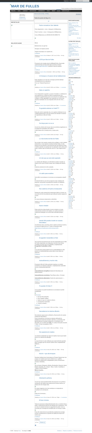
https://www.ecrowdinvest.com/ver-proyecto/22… (47, 228)
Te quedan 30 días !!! (45, 286)
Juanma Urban (43, 55)
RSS (35, 425)
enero (70, 92)
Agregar (79, 14)
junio (70, 87)
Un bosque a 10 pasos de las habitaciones (52, 76)
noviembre (71, 97)
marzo (70, 89)
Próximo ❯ (42, 422)
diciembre (71, 84)
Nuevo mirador (43, 205)
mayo (70, 104)
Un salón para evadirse (46, 173)
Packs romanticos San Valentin (48, 25)
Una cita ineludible (72, 73)
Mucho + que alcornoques (47, 353)
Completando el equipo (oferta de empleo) (73, 68)
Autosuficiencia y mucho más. (48, 260)
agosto (70, 101)
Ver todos (79, 38)
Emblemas (59, 430)
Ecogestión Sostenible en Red (48, 238)
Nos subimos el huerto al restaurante (50, 189)
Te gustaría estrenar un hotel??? (49, 108)
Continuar (37, 53)
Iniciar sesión (72, 0)
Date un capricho (44, 90)
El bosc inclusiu (44, 400)
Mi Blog (47, 13)
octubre (70, 98)
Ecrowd (38, 295)
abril (69, 88)
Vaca (20, 430)
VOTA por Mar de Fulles (46, 59)
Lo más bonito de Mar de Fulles (49, 138)
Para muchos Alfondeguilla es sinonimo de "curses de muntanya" (74, 65)
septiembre (71, 99)
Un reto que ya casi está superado (49, 158)
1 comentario (63, 87)
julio (69, 86)
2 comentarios (64, 397)
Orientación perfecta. (45, 378)
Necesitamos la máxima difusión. (49, 311)
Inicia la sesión (23, 18)
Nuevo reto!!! (71, 74)
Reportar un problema (67, 430)
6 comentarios (63, 105)
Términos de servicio (77, 430)
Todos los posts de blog (39, 13)
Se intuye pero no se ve (46, 123)
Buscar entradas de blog (48, 21)
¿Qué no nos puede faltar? (74, 70)
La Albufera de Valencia (73, 71)
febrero (70, 81)
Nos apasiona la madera (46, 332)
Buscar (90, 1)
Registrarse (66, 0)
